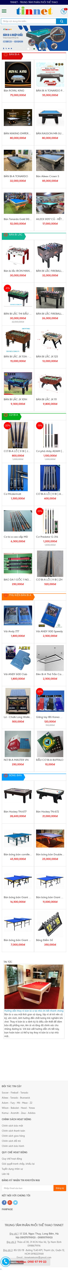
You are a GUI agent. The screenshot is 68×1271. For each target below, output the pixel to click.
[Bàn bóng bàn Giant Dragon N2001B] (50, 881)
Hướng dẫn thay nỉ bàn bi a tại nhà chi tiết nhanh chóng (33, 1010)
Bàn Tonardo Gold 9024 (18, 219)
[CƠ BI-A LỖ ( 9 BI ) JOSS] (18, 435)
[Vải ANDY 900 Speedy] (50, 615)
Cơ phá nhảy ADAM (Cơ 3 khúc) (50, 451)
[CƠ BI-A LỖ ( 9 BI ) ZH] (50, 564)
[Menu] (4, 11)
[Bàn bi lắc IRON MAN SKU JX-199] (18, 255)
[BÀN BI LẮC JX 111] (50, 383)
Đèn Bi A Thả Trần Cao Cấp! (50, 674)
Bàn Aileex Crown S (47, 176)
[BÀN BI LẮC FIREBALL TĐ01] (50, 298)
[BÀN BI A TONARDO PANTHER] (50, 75)
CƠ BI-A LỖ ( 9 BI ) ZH (49, 579)
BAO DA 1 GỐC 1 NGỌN (18, 579)
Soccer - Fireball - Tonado (15, 1092)
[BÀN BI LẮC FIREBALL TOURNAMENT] (50, 255)
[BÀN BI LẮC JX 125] (50, 340)
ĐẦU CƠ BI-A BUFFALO (49, 759)
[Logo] (34, 10)
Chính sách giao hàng (13, 1135)
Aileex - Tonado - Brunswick (16, 1097)
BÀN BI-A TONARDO (16, 176)
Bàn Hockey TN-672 (47, 811)
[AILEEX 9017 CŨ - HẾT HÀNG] (50, 203)
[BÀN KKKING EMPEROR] (18, 117)
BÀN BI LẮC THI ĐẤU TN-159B (18, 313)
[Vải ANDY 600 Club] (18, 658)
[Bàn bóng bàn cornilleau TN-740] (18, 838)
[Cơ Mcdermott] (18, 478)
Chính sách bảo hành (13, 1146)
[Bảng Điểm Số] (50, 924)
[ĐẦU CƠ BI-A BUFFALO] (50, 744)
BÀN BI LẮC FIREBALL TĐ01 (50, 313)
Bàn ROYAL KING (14, 90)
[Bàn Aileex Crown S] (50, 160)
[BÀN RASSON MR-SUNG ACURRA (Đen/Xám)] (50, 117)
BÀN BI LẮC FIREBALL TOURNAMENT (50, 270)
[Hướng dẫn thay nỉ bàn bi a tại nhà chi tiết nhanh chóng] (34, 987)
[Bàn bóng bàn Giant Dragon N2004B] (18, 881)
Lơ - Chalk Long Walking (18, 717)
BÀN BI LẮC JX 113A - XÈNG (18, 356)
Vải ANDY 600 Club (15, 674)
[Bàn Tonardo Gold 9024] (18, 203)
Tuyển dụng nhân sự (12, 1169)
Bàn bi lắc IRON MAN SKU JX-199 (18, 270)
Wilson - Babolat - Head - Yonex (18, 1108)
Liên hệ (5, 1174)
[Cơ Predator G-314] (50, 521)
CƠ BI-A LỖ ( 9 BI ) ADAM (50, 494)
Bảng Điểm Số (44, 940)
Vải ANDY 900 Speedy (49, 631)
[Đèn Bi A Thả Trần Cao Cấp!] (50, 658)
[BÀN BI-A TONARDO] (18, 160)
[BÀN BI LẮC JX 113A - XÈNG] (18, 340)
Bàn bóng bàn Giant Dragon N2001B (50, 897)
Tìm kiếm (61, 21)
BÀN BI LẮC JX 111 (46, 399)
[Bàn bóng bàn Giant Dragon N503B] (18, 924)
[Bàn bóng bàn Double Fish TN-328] (50, 838)
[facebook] (4, 1202)
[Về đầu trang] (1, 1269)
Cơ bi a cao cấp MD (16, 536)
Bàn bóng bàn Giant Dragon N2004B (18, 897)
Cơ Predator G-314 (47, 536)
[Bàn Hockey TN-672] (50, 796)
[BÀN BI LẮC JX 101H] (18, 383)
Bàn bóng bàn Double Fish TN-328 (50, 854)
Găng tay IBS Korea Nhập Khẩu (50, 717)
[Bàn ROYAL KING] (18, 75)
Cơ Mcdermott (12, 494)
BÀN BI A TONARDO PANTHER (50, 90)
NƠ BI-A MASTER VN (16, 759)
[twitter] (15, 1202)
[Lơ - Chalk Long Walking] (18, 701)
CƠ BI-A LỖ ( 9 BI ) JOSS (18, 451)
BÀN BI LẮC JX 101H (15, 399)
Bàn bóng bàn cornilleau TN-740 (18, 854)
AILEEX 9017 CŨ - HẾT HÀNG (50, 219)
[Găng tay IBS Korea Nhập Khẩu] (50, 701)
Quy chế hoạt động (12, 1158)
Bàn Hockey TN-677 (15, 811)
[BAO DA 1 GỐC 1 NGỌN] (18, 564)
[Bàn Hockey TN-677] (18, 796)
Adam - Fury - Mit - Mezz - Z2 (17, 1102)
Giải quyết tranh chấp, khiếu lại (18, 1163)
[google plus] (9, 1202)
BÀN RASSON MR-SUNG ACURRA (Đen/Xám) (50, 133)
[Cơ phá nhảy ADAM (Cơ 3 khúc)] (50, 435)
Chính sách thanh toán (13, 1130)
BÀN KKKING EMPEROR (18, 133)
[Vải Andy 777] (18, 615)
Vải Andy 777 (11, 631)
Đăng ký (60, 1188)
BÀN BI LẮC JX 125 (47, 356)
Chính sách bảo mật (12, 1125)
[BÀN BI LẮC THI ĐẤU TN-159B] (18, 298)
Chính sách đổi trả (11, 1141)
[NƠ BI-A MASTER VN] (18, 744)
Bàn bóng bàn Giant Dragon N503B (18, 940)
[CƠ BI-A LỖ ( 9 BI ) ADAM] (50, 478)
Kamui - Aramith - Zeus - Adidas (18, 1113)
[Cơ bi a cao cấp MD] (18, 521)
